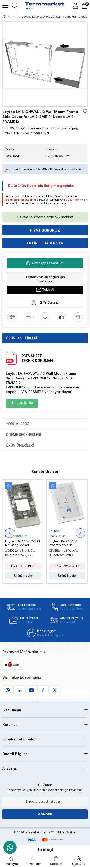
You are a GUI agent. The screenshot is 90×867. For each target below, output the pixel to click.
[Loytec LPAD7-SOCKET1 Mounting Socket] (23, 505)
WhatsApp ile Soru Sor (47, 263)
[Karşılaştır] (29, 317)
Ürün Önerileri (20, 445)
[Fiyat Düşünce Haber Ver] (45, 317)
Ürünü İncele (23, 575)
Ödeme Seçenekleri (23, 434)
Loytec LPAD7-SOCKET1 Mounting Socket (22, 543)
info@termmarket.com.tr (20, 199)
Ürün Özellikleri (21, 338)
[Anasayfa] (8, 16)
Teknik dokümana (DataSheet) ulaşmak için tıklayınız (47, 169)
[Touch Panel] (17, 16)
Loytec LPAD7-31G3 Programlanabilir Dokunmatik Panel (63, 543)
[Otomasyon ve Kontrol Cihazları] (13, 16)
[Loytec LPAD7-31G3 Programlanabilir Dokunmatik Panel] (67, 505)
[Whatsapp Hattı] (10, 847)
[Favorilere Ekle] (85, 111)
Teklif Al (48, 289)
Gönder (45, 814)
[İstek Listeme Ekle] (12, 317)
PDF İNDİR (25, 403)
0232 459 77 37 (76, 199)
